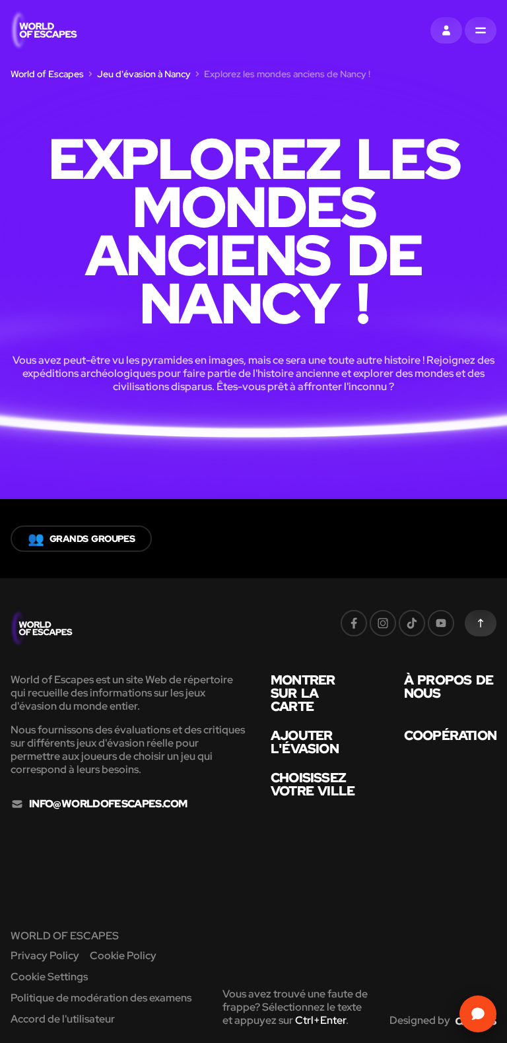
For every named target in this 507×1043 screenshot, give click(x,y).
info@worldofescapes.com (108, 804)
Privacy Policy (45, 955)
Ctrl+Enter (320, 1020)
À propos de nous (448, 686)
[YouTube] (441, 623)
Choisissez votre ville (313, 784)
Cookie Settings (49, 977)
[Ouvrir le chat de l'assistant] (477, 1013)
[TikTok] (412, 623)
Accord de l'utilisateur (63, 1019)
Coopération (450, 735)
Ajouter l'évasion (305, 742)
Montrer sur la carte (303, 693)
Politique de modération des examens (101, 998)
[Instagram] (383, 623)
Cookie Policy (123, 955)
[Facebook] (354, 623)
